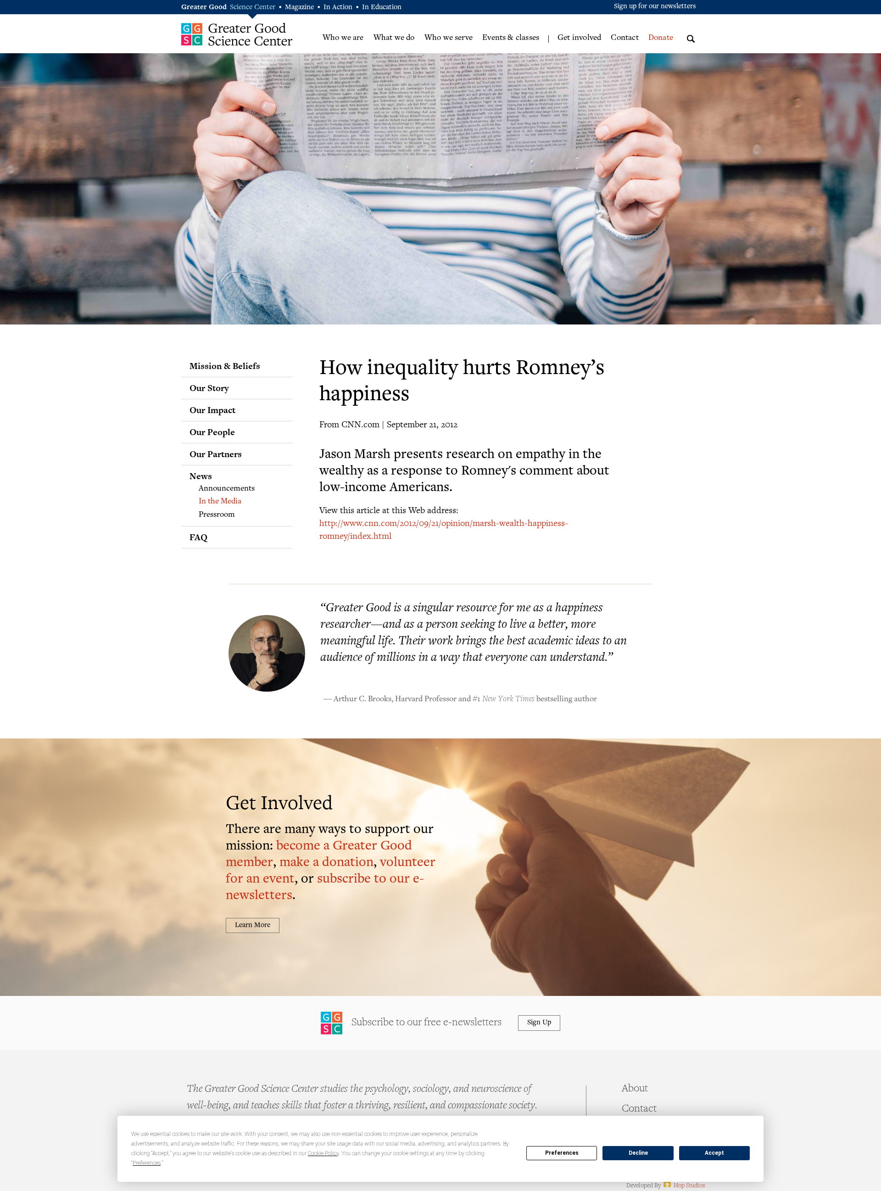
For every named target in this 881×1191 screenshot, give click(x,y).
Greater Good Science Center (237, 34)
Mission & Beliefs (225, 365)
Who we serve (448, 38)
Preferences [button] (147, 1163)
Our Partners (216, 453)
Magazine (299, 7)
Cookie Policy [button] (323, 1153)
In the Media (220, 502)
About (635, 1089)
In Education (381, 7)
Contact (624, 38)
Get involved (579, 38)
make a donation (326, 863)
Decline (638, 1153)
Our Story (209, 387)
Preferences (562, 1153)
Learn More (252, 925)
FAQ (198, 536)
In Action (337, 7)
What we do (394, 38)
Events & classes (510, 38)
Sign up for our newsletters (655, 7)
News (201, 475)
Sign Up (539, 1023)
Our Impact (212, 409)
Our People (212, 431)
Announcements (227, 489)
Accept (714, 1153)
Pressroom (217, 515)
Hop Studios (683, 1186)
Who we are (343, 38)
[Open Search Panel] (690, 37)
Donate (660, 38)
